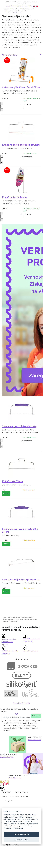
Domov (5, 9)
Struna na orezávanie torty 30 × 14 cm (20, 530)
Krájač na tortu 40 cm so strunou (21, 144)
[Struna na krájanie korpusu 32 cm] (21, 562)
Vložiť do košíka (26, 104)
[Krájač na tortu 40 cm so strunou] (22, 128)
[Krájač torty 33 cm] (21, 464)
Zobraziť (6, 493)
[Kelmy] (21, 675)
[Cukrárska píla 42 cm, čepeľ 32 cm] (21, 70)
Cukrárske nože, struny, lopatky (17, 11)
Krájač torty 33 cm (12, 481)
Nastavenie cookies (21, 840)
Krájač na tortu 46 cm (14, 197)
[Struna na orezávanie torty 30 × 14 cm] (21, 512)
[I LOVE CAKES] (27, 666)
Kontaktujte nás (15, 778)
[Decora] (30, 693)
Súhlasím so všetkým (21, 834)
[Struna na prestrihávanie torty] (21, 409)
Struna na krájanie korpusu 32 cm (21, 579)
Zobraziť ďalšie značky (21, 703)
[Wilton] (11, 693)
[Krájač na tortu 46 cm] (21, 180)
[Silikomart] (21, 684)
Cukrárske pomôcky (27, 9)
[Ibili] (11, 666)
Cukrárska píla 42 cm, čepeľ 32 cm (21, 87)
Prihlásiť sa (36, 716)
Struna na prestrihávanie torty (19, 426)
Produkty (14, 9)
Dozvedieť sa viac (34, 740)
